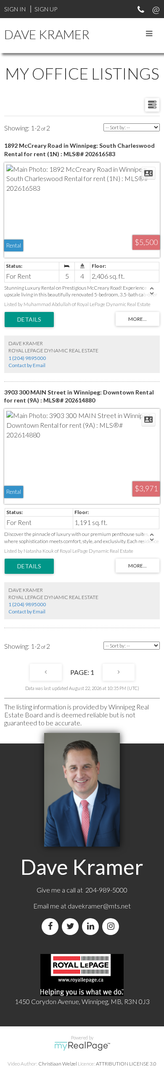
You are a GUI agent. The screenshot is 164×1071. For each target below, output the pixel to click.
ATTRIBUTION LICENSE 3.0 (126, 1063)
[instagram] (112, 926)
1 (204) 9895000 (27, 358)
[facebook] (52, 926)
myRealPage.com (82, 1046)
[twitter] (72, 926)
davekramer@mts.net (99, 906)
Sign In (15, 9)
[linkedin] (92, 926)
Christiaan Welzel (57, 1063)
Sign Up (45, 9)
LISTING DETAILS (29, 319)
